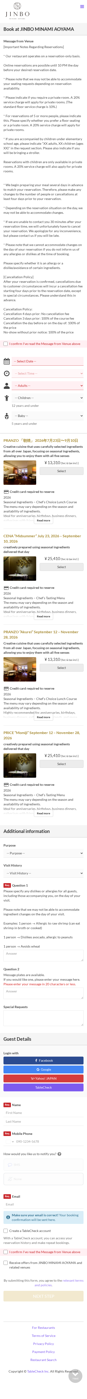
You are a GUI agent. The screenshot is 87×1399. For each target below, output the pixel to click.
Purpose (9, 845)
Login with (11, 1053)
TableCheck (43, 1087)
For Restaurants (43, 1328)
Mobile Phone (18, 1134)
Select (61, 471)
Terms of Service (43, 1336)
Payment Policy (43, 1352)
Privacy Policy (43, 1344)
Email (12, 1196)
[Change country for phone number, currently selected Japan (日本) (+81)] (9, 1141)
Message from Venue (18, 41)
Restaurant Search (43, 1360)
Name (12, 1105)
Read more (43, 520)
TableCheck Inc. (38, 1371)
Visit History (12, 865)
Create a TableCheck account (30, 1231)
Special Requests (15, 1007)
